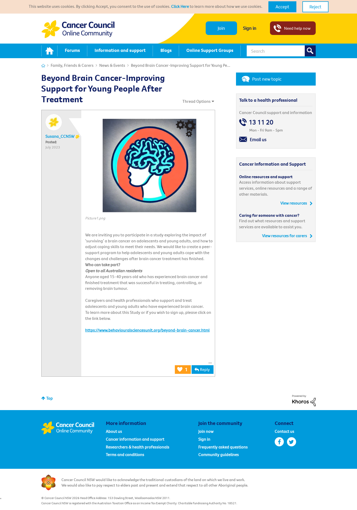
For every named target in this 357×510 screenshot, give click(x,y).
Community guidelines (218, 454)
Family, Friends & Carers (72, 65)
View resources (293, 203)
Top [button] (49, 398)
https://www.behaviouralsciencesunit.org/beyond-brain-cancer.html (147, 330)
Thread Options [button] (196, 101)
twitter (291, 441)
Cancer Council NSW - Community (77, 29)
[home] (49, 50)
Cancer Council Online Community (73, 427)
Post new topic (266, 79)
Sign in (249, 28)
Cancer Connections (43, 66)
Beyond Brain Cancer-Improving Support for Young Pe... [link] (180, 65)
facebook (279, 441)
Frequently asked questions (223, 446)
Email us (258, 139)
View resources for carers (284, 235)
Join (221, 28)
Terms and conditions (125, 454)
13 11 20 (261, 122)
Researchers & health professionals (137, 446)
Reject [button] (315, 7)
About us (114, 431)
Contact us (284, 431)
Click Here (180, 6)
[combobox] (281, 50)
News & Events (112, 65)
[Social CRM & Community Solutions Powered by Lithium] (304, 400)
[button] (282, 6)
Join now (206, 431)
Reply (205, 369)
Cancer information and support (135, 439)
